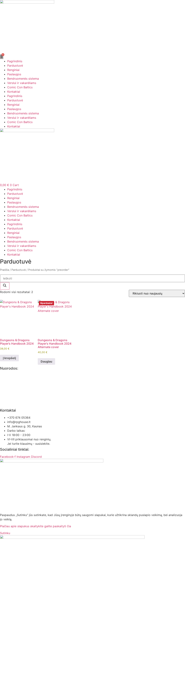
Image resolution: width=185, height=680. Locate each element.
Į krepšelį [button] (9, 358)
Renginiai (13, 70)
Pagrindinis (14, 61)
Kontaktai (13, 91)
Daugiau (46, 361)
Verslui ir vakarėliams (21, 83)
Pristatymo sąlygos (13, 403)
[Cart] (1, 56)
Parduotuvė (15, 65)
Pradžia (4, 269)
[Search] (4, 286)
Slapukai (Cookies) (13, 396)
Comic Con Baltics (20, 87)
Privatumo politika (12, 375)
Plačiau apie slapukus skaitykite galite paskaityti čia (35, 526)
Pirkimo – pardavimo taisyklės (20, 382)
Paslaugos (14, 74)
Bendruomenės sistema (23, 78)
